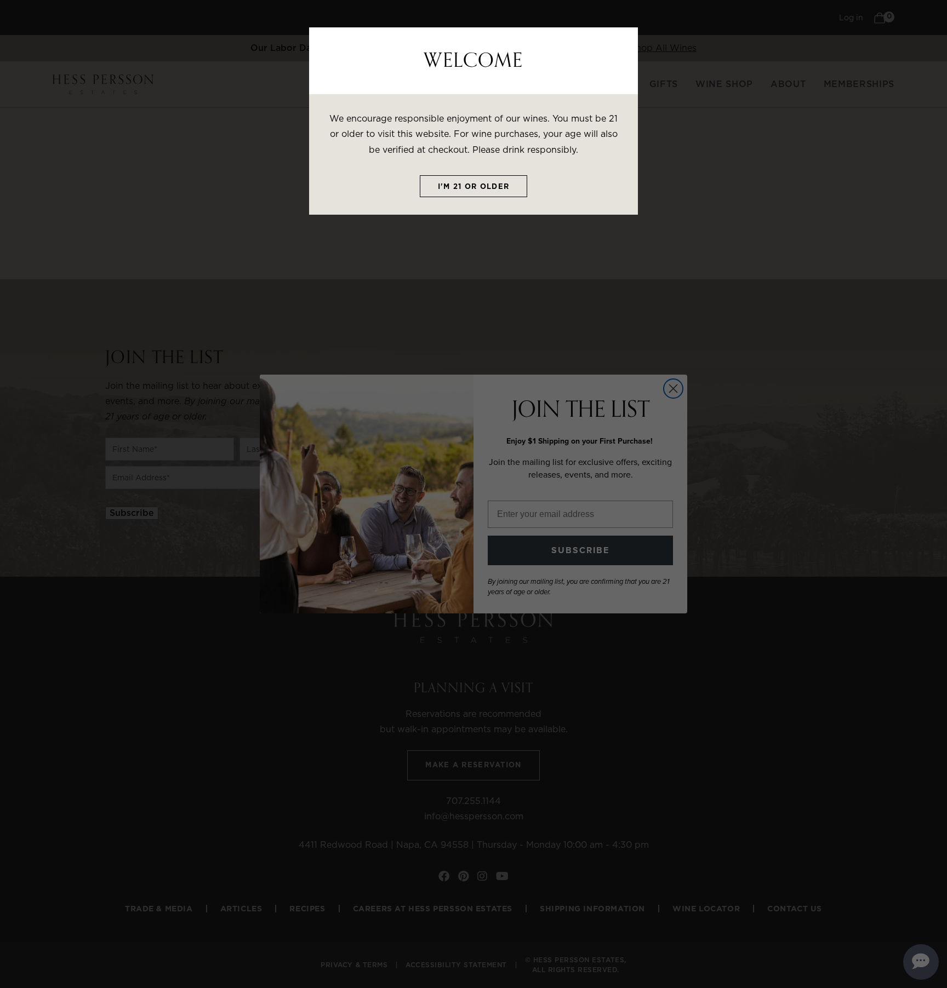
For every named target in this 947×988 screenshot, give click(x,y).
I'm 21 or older (474, 186)
